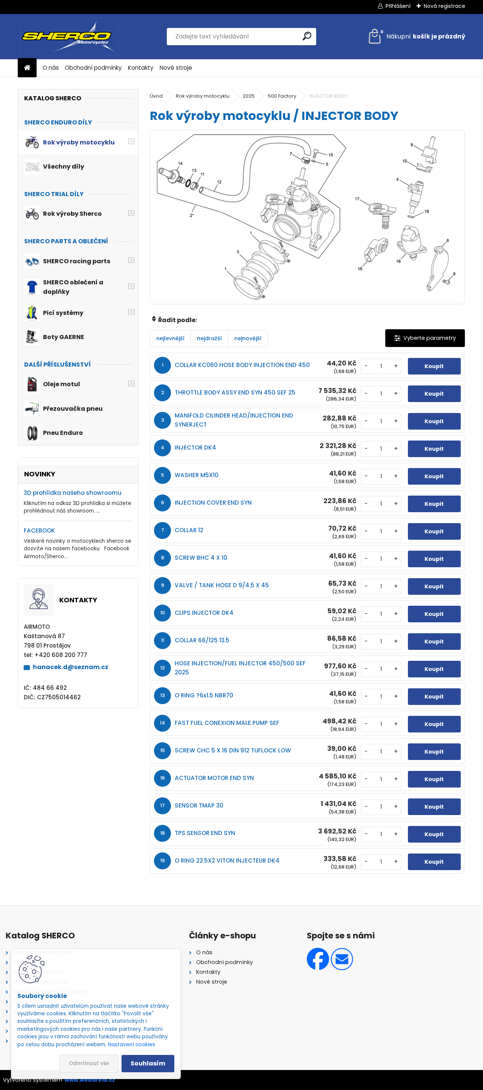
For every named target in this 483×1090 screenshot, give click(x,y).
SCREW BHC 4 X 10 (201, 558)
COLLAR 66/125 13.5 (202, 640)
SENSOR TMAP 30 (199, 805)
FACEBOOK (39, 530)
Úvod (156, 96)
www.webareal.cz (90, 1080)
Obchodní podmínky (93, 68)
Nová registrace (444, 6)
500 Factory (282, 96)
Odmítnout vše (89, 1063)
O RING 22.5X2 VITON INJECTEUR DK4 (227, 860)
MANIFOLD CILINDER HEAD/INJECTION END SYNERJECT (234, 419)
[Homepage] (27, 68)
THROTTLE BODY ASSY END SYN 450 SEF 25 (235, 392)
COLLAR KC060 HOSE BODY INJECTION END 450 (242, 365)
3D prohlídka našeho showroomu (73, 493)
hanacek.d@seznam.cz (70, 667)
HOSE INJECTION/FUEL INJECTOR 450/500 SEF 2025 (240, 667)
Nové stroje (176, 68)
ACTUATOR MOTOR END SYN (214, 778)
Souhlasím (148, 1063)
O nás (51, 68)
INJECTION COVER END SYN (213, 503)
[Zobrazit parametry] (425, 338)
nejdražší (209, 338)
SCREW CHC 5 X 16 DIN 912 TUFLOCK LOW (233, 750)
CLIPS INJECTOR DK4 (204, 613)
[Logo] (70, 36)
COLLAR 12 (189, 530)
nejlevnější (170, 338)
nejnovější (247, 338)
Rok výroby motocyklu (202, 96)
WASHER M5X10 (196, 475)
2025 (249, 96)
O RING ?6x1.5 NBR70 (204, 695)
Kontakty (141, 68)
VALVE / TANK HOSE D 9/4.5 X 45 (222, 585)
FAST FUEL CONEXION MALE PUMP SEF (227, 723)
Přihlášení (398, 6)
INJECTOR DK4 (195, 447)
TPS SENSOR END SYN (205, 833)
